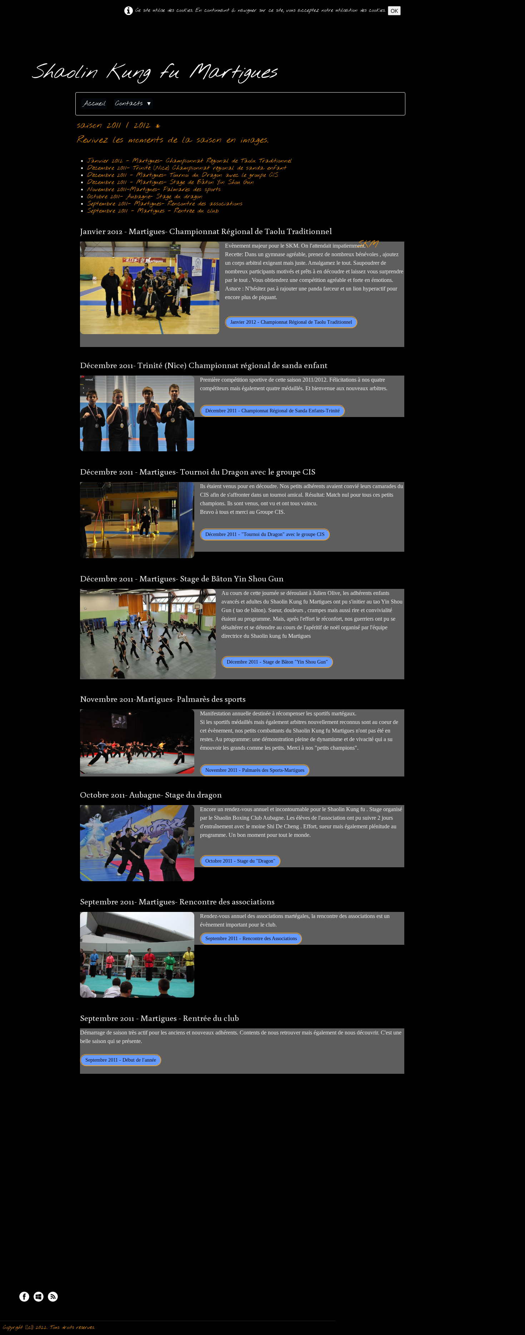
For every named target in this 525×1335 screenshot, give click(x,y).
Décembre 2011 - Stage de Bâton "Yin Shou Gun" (277, 662)
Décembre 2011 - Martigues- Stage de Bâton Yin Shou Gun (170, 182)
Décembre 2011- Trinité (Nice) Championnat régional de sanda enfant (186, 168)
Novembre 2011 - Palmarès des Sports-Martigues (254, 770)
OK (394, 10)
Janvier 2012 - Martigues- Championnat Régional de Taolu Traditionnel (189, 161)
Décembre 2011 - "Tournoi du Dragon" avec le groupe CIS (265, 534)
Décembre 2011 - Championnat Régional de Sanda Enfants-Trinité (272, 410)
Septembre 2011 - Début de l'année (120, 1060)
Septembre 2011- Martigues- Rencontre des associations (164, 204)
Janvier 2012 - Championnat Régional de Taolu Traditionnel (291, 322)
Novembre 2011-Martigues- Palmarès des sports (154, 189)
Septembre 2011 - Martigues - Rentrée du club (153, 211)
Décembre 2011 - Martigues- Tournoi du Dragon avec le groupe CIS (182, 175)
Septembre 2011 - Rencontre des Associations (251, 938)
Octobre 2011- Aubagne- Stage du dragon (144, 197)
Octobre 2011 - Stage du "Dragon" (240, 861)
